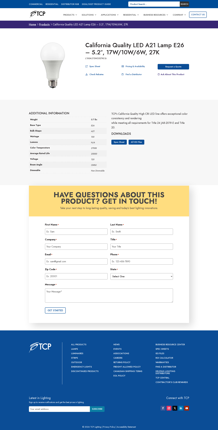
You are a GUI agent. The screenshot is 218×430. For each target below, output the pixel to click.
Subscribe (97, 408)
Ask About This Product (172, 74)
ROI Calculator (164, 358)
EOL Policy (119, 376)
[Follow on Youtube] (186, 408)
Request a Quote (173, 66)
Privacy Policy (109, 426)
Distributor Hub (70, 4)
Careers (117, 358)
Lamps (74, 349)
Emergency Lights (81, 367)
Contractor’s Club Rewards (172, 382)
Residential (52, 4)
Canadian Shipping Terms (127, 371)
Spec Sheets (162, 349)
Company (178, 14)
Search (184, 4)
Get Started (55, 310)
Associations (121, 353)
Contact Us (198, 14)
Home (32, 24)
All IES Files (136, 142)
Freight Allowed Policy (127, 367)
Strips (74, 358)
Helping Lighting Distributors (165, 372)
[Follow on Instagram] (169, 408)
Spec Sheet (94, 66)
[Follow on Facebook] (163, 408)
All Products (78, 344)
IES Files (160, 353)
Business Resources (154, 14)
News (116, 344)
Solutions (88, 14)
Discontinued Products (84, 371)
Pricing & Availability (135, 66)
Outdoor (76, 362)
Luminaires (77, 353)
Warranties (162, 362)
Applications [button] (108, 14)
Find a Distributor (134, 74)
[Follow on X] (174, 408)
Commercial (36, 4)
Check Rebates (96, 74)
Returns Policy (121, 362)
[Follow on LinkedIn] (180, 408)
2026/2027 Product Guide (96, 4)
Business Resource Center (170, 344)
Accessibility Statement (126, 426)
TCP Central (162, 378)
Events (117, 349)
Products (68, 14)
